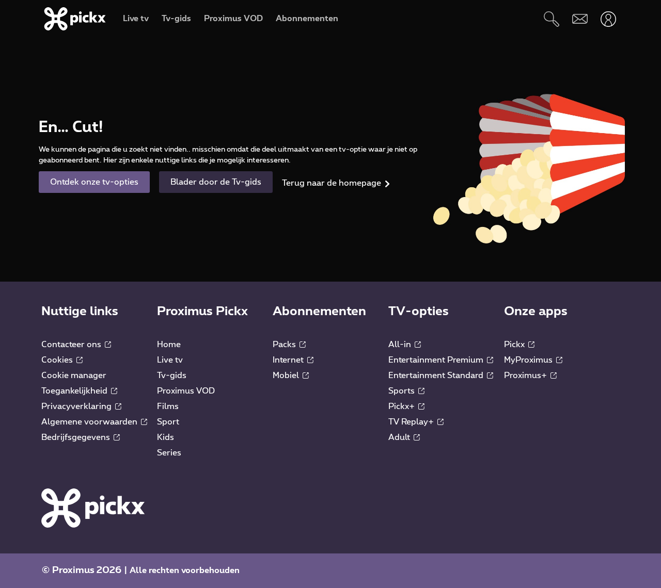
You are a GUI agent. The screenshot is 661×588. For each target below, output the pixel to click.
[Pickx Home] (93, 507)
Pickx (515, 344)
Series (169, 453)
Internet (289, 360)
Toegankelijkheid (75, 391)
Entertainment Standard (436, 375)
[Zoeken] (551, 19)
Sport (168, 422)
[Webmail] (579, 19)
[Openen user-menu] (608, 19)
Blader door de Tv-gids (215, 182)
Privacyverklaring (77, 406)
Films (168, 406)
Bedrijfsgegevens (76, 437)
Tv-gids (171, 375)
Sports (402, 391)
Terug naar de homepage (331, 183)
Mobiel (287, 375)
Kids (165, 437)
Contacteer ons (72, 344)
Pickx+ (402, 406)
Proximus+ (526, 375)
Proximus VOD (186, 391)
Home (169, 344)
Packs (285, 344)
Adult (400, 437)
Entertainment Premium (436, 360)
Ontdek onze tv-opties (94, 182)
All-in (400, 344)
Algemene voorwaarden (90, 422)
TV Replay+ (412, 422)
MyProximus (529, 360)
